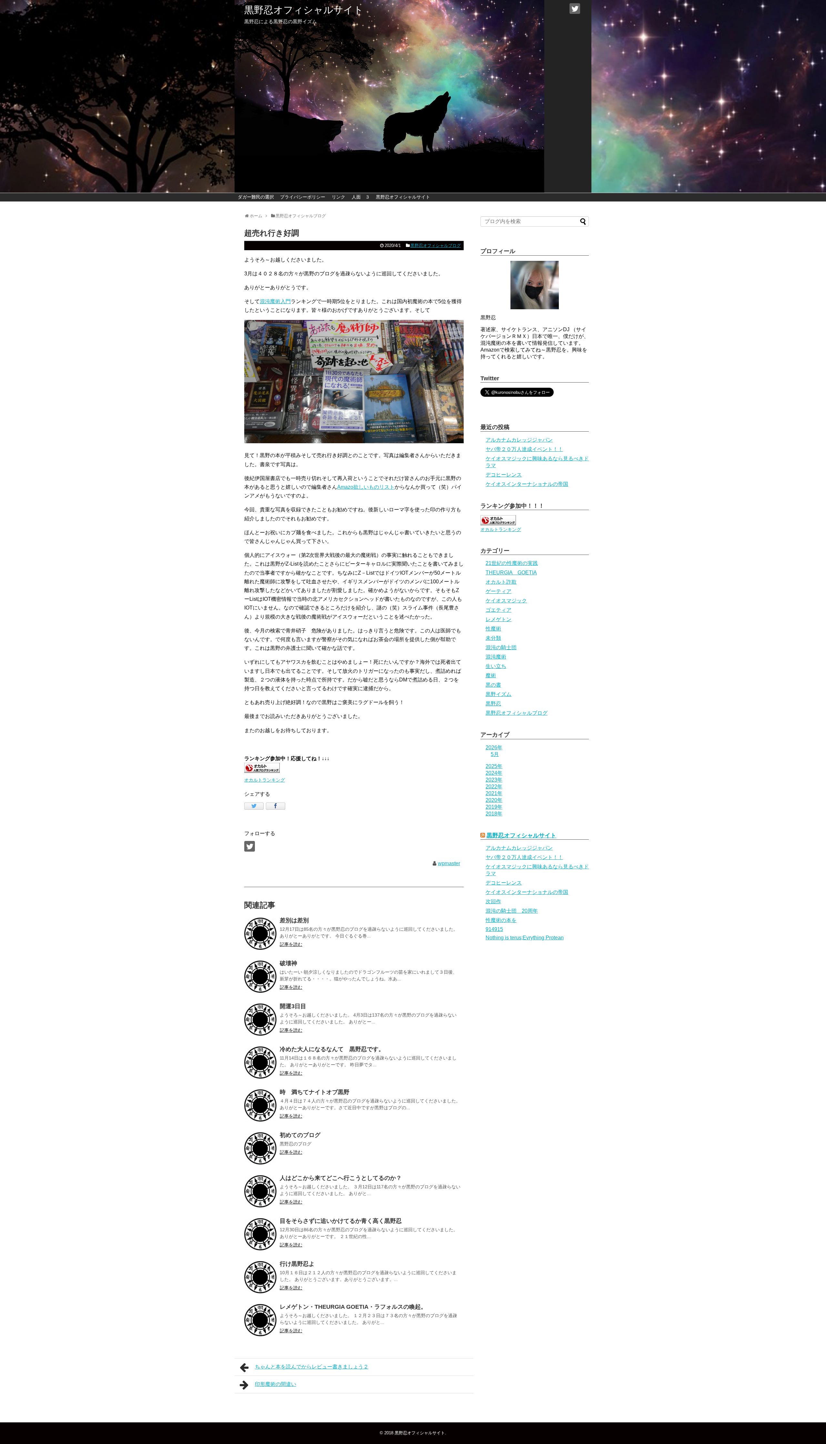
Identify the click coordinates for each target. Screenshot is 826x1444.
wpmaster (449, 863)
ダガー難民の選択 (256, 197)
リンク (338, 197)
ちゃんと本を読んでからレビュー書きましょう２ (311, 1366)
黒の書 (493, 685)
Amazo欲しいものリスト (366, 487)
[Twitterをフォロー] (574, 8)
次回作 (493, 901)
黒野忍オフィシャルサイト (303, 10)
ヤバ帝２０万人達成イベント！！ (524, 449)
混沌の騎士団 (501, 647)
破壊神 (288, 963)
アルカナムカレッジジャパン (519, 440)
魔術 (491, 675)
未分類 (493, 638)
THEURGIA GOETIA (511, 572)
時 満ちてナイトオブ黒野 (314, 1092)
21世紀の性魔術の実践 (512, 563)
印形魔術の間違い (275, 1384)
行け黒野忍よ (297, 1264)
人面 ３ (361, 197)
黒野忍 (493, 703)
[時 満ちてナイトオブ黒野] (260, 1105)
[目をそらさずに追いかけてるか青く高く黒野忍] (260, 1234)
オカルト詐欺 (501, 582)
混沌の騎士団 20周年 (512, 911)
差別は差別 (294, 920)
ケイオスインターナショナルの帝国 (527, 484)
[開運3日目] (260, 1019)
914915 (494, 929)
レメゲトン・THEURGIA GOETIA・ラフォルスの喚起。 (353, 1307)
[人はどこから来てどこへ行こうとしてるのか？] (260, 1191)
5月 (495, 754)
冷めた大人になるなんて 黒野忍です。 (332, 1049)
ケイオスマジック (506, 600)
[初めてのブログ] (260, 1148)
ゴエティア (498, 610)
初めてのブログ (300, 1135)
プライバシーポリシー (302, 197)
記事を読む (291, 944)
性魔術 (493, 628)
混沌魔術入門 (275, 301)
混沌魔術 (496, 657)
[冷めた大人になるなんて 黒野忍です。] (260, 1062)
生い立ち (496, 666)
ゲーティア (498, 591)
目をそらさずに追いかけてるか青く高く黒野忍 (341, 1221)
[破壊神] (260, 976)
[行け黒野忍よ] (260, 1277)
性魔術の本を (501, 920)
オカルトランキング (264, 780)
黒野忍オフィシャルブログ (435, 245)
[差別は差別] (260, 933)
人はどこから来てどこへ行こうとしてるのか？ (341, 1178)
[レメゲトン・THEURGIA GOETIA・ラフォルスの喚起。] (260, 1320)
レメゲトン (498, 619)
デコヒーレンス (504, 474)
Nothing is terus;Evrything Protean (525, 937)
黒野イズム (498, 694)
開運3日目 (293, 1006)
